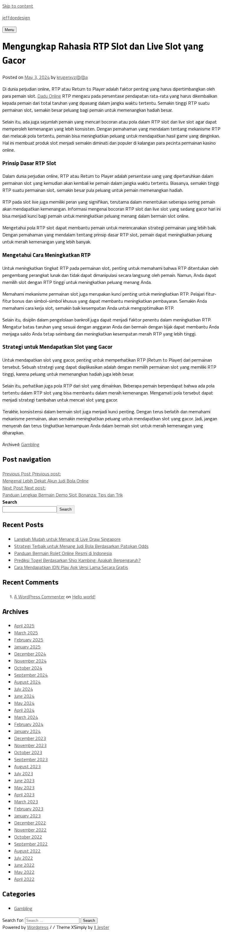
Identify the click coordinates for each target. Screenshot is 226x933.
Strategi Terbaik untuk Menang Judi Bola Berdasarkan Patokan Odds (81, 546)
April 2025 (24, 625)
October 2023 (28, 752)
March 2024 (26, 717)
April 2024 (24, 710)
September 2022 (31, 843)
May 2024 (24, 703)
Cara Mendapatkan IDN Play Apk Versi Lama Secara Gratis (71, 567)
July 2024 (23, 688)
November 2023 (30, 745)
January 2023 (27, 815)
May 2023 (24, 787)
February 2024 (28, 724)
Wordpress (38, 927)
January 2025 (27, 646)
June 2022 (24, 864)
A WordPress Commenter (39, 596)
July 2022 (23, 857)
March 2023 (26, 801)
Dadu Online (49, 95)
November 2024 (30, 660)
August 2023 (27, 766)
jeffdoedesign (16, 17)
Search (9, 501)
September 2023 (31, 759)
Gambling (30, 444)
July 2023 (23, 773)
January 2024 (27, 731)
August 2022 (27, 850)
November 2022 (30, 829)
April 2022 (24, 879)
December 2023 (30, 738)
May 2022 (24, 872)
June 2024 (24, 696)
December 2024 (30, 653)
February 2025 (28, 639)
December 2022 (30, 822)
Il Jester (101, 927)
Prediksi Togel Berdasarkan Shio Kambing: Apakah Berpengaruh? (77, 560)
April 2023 (24, 794)
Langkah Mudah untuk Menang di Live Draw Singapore (67, 539)
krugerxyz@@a (72, 77)
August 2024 (27, 681)
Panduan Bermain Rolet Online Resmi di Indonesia (63, 553)
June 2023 (24, 780)
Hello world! (83, 596)
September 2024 (31, 674)
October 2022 (28, 836)
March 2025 (26, 632)
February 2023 (28, 808)
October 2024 (28, 667)
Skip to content (17, 5)
